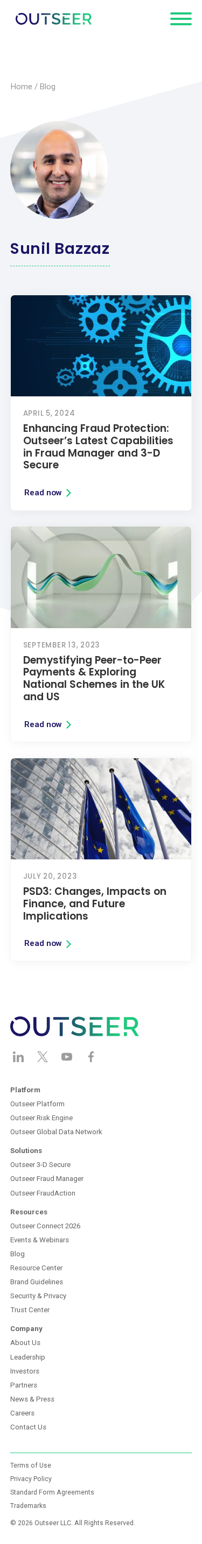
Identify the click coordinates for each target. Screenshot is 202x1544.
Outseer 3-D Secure (40, 1165)
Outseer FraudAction (42, 1193)
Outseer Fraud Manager (46, 1179)
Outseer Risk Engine (41, 1118)
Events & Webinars (39, 1240)
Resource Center (36, 1268)
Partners (23, 1385)
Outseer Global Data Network (56, 1132)
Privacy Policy (31, 1479)
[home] (51, 19)
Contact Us (28, 1427)
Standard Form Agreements (52, 1492)
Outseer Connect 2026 (45, 1226)
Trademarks (28, 1506)
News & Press (32, 1399)
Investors (24, 1371)
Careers (22, 1413)
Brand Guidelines (36, 1282)
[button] (181, 19)
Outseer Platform (37, 1104)
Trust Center (30, 1310)
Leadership (27, 1357)
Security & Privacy (38, 1296)
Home (21, 86)
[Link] (101, 402)
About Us (25, 1343)
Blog (47, 86)
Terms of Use (30, 1465)
